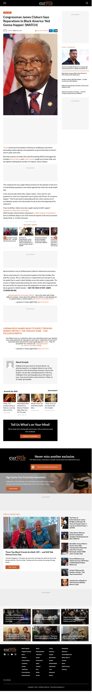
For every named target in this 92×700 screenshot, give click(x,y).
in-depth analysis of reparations (44, 213)
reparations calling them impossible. (16, 210)
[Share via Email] (56, 30)
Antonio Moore (15, 159)
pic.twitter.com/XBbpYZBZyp (31, 345)
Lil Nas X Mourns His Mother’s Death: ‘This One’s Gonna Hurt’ (77, 572)
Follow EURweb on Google (47, 467)
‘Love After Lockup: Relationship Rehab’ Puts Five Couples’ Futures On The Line (16, 636)
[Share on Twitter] (53, 30)
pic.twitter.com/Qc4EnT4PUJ (43, 299)
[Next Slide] (55, 237)
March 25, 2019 (43, 349)
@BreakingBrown (14, 295)
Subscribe (13, 488)
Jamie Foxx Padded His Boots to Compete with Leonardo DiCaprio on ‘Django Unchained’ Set (75, 67)
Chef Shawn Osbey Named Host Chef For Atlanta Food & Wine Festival (45, 619)
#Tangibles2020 (42, 344)
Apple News (7, 12)
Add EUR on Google (42, 30)
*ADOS (5, 148)
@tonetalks (25, 295)
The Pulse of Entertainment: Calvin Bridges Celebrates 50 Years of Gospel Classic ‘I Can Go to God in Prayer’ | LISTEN (26, 241)
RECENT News (30, 225)
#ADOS (31, 295)
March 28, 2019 (43, 302)
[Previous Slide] (5, 237)
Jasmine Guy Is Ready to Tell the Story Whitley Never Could (78, 582)
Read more (14, 567)
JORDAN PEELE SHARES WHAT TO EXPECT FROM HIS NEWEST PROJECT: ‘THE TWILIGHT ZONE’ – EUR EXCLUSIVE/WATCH (27, 331)
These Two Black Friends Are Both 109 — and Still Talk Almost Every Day (10, 239)
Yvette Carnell (29, 159)
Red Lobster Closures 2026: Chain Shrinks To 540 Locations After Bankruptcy (74, 74)
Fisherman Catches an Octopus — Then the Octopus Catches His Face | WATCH (74, 92)
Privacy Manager (7, 679)
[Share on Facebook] (50, 30)
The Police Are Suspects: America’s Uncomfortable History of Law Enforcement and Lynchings (16, 618)
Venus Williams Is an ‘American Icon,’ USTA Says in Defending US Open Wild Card (79, 562)
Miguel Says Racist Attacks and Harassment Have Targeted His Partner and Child (74, 619)
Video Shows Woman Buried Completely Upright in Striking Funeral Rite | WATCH (41, 240)
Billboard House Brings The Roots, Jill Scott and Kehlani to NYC (75, 86)
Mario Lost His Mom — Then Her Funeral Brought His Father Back (46, 637)
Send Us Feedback (30, 436)
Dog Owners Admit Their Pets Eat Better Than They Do (74, 637)
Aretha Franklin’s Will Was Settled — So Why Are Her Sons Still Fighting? (74, 80)
